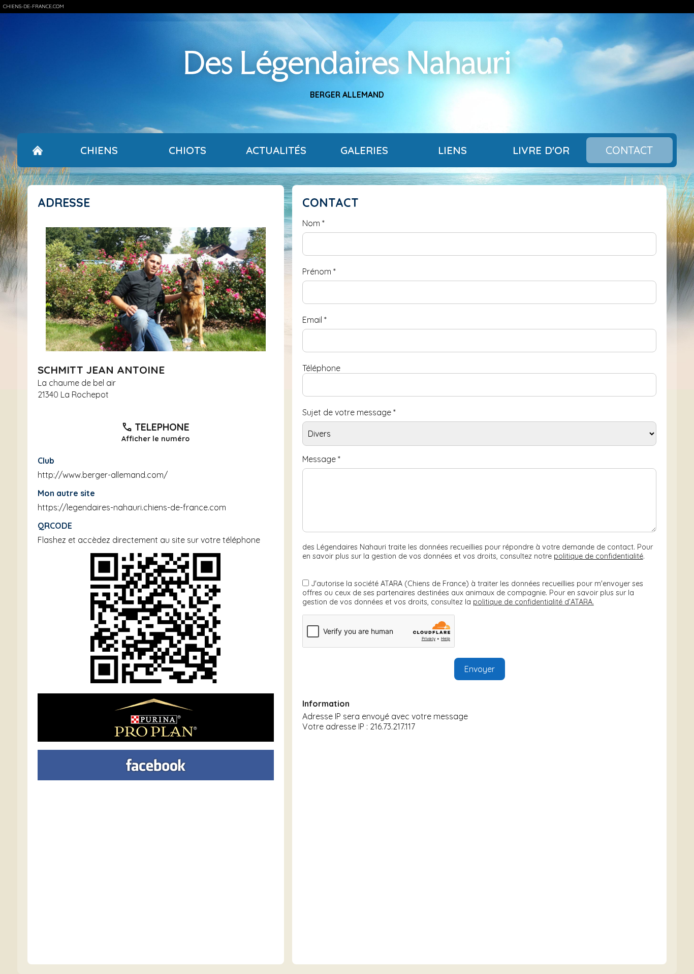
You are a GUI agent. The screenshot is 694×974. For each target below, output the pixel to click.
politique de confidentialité (598, 556)
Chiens (99, 150)
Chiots (187, 150)
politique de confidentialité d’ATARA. (533, 601)
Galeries (364, 150)
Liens (452, 150)
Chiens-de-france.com (33, 6)
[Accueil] (37, 150)
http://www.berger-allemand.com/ (103, 475)
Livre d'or (541, 150)
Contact (629, 150)
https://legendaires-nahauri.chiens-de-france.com (132, 507)
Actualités (276, 150)
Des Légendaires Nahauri (347, 62)
